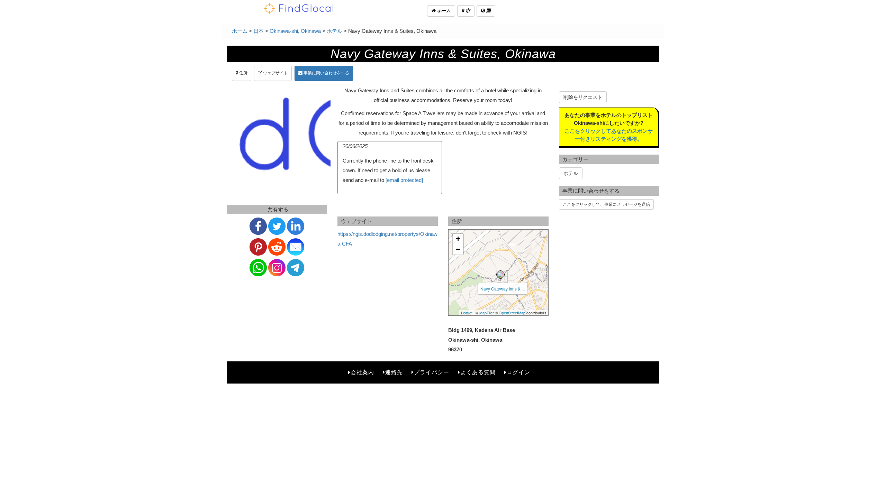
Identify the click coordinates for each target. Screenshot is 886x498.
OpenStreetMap (512, 312)
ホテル (334, 31)
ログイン (518, 372)
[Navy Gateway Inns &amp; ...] (500, 274)
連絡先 (394, 372)
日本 (258, 31)
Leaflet (466, 312)
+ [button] (458, 238)
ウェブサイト (275, 73)
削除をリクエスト (582, 97)
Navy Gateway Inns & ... (502, 289)
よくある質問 (478, 372)
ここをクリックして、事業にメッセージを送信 (606, 204)
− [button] (458, 249)
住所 (242, 73)
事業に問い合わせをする (325, 73)
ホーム (443, 10)
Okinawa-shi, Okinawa (295, 31)
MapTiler (486, 312)
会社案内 (362, 372)
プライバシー (431, 372)
